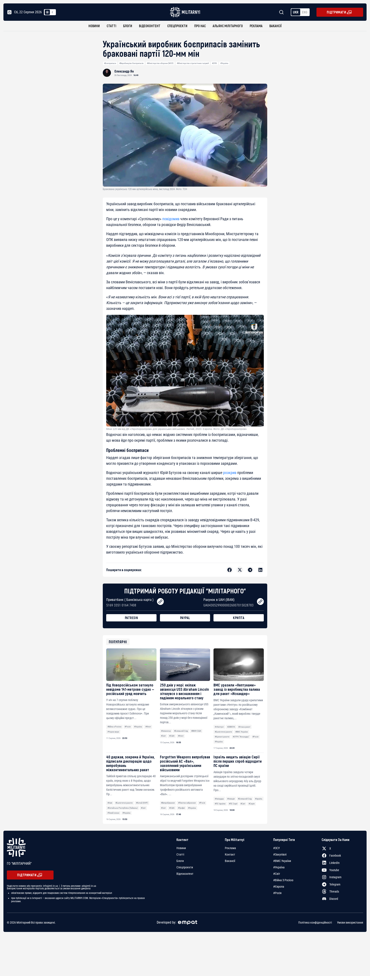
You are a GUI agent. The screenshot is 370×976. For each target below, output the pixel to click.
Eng (304, 12)
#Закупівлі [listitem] (279, 854)
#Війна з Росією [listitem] (283, 880)
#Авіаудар (219, 799)
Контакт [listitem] (230, 854)
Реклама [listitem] (230, 848)
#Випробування (168, 803)
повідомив (170, 219)
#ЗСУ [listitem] (276, 848)
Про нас (200, 26)
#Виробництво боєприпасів (131, 63)
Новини (94, 26)
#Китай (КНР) (142, 803)
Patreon (131, 618)
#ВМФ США (196, 731)
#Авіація (231, 799)
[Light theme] (47, 12)
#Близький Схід (181, 731)
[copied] (160, 601)
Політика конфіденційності (315, 922)
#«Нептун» (219, 727)
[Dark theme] (52, 12)
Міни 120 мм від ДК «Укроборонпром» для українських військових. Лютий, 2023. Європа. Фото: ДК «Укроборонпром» (176, 429)
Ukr (295, 12)
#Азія (109, 803)
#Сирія (252, 803)
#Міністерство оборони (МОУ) (160, 63)
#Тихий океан (113, 813)
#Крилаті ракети (222, 736)
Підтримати (336, 12)
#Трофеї (181, 808)
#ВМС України (241, 732)
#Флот (148, 726)
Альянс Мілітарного (228, 26)
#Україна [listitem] (279, 867)
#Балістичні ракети (223, 732)
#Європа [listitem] (278, 886)
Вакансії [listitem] (230, 861)
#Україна (224, 63)
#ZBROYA (231, 727)
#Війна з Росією (114, 726)
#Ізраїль (258, 799)
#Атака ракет (244, 727)
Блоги (127, 26)
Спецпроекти (177, 26)
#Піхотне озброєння (187, 803)
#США (172, 736)
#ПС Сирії (233, 803)
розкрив (230, 472)
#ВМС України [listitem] (282, 861)
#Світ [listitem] (276, 873)
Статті (111, 26)
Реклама (256, 26)
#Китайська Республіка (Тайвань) (122, 808)
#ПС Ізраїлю (220, 803)
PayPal (185, 618)
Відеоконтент (149, 26)
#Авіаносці (166, 731)
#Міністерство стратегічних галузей (193, 63)
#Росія (128, 726)
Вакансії (275, 26)
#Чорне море (113, 732)
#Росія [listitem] (277, 893)
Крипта (238, 618)
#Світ (163, 736)
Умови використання (350, 922)
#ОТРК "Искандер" (241, 736)
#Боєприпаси (110, 63)
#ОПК (214, 63)
